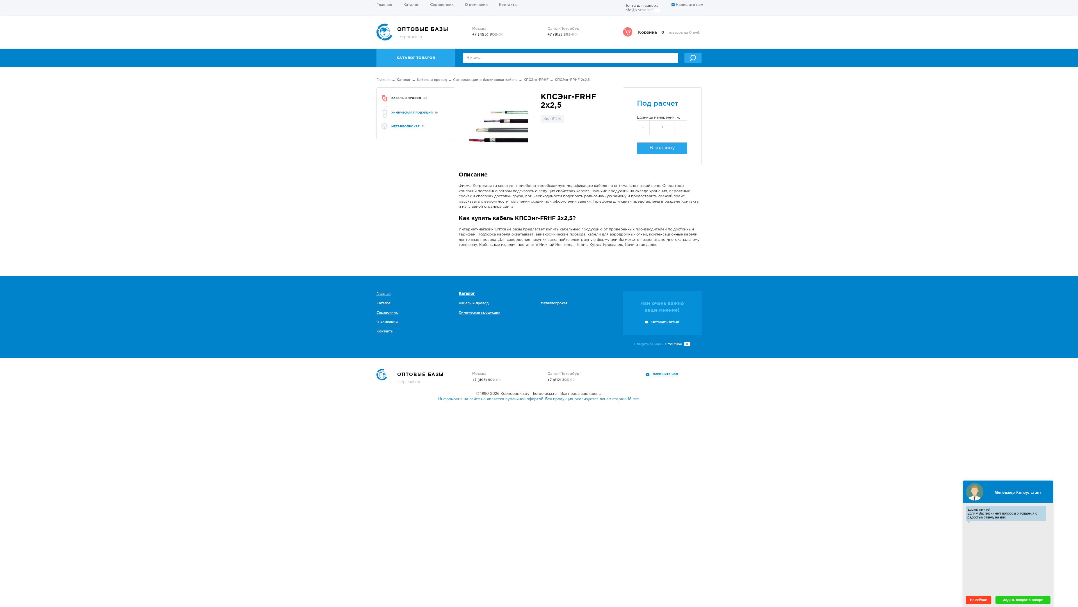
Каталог (411, 4)
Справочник (442, 4)
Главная (384, 4)
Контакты (508, 4)
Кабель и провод (432, 79)
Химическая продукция (479, 312)
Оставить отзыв (665, 322)
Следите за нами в (658, 344)
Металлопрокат (554, 303)
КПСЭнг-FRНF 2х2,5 (572, 79)
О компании (476, 4)
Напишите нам (689, 4)
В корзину (662, 148)
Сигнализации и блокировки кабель (485, 79)
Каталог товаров (416, 58)
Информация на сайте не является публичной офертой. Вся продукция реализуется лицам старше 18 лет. (539, 399)
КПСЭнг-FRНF (536, 79)
